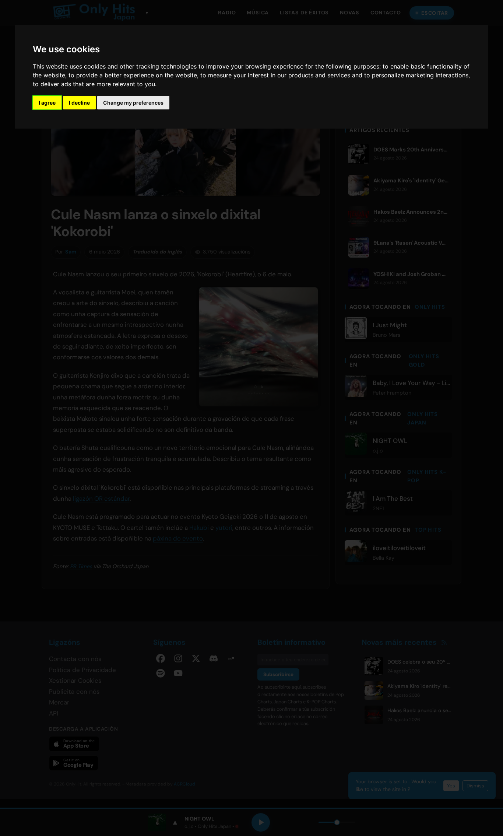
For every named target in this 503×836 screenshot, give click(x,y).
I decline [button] (79, 102)
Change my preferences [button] (133, 102)
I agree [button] (47, 102)
